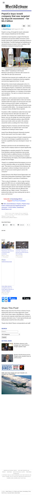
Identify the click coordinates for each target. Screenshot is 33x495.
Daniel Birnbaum (11, 203)
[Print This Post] (23, 26)
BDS (4, 203)
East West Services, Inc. (23, 470)
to (10, 199)
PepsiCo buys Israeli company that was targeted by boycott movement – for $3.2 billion (16, 205)
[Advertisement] (16, 415)
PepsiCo (18, 203)
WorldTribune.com (7, 209)
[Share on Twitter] (8, 26)
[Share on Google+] (13, 26)
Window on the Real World (10, 470)
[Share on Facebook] (4, 26)
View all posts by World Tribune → (10, 217)
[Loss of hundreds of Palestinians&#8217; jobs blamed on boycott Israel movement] (8, 245)
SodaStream (20, 207)
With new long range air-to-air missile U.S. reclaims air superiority (14, 373)
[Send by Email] (28, 26)
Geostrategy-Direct (16, 199)
